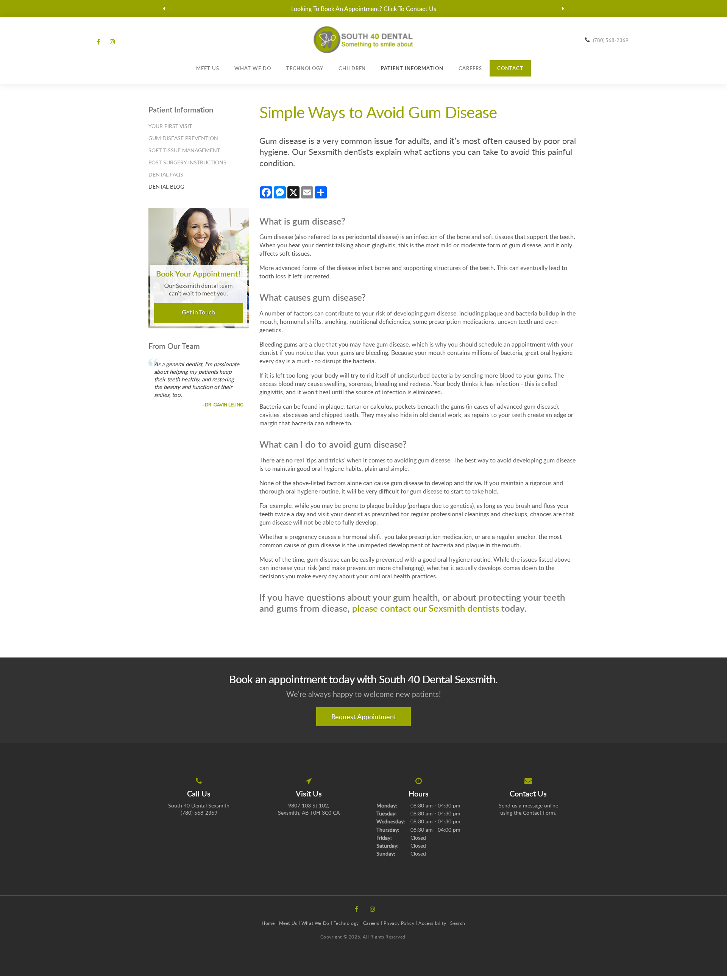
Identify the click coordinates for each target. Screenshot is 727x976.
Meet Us (207, 68)
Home (268, 923)
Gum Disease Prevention (183, 138)
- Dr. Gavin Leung (222, 404)
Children (352, 68)
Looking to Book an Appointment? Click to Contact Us (363, 9)
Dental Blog (166, 186)
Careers (470, 68)
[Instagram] (111, 41)
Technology (304, 68)
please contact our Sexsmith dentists (425, 608)
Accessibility (432, 923)
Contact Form (539, 812)
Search (457, 923)
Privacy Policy (399, 923)
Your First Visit (170, 126)
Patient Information (412, 68)
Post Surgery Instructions (187, 162)
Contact (510, 68)
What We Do (252, 68)
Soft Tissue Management (184, 150)
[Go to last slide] (164, 8)
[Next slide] (563, 8)
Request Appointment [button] (363, 716)
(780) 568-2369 (611, 40)
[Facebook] (99, 41)
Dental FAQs (165, 174)
